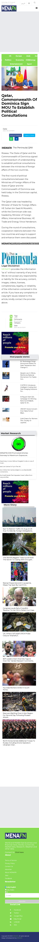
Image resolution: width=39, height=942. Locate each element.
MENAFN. (15, 936)
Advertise (8, 869)
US (7, 56)
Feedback (8, 878)
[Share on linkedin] (16, 139)
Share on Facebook (15, 135)
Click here (19, 852)
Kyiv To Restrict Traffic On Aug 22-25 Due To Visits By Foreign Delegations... (18, 530)
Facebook (17, 910)
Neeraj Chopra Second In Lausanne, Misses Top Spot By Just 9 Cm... (17, 584)
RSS (15, 925)
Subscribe (22, 901)
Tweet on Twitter (29, 135)
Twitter (16, 913)
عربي (23, 3)
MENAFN (7, 147)
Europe (18, 56)
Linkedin (17, 922)
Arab (28, 56)
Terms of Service (11, 860)
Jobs (6, 875)
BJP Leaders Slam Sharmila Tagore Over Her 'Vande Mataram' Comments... (18, 660)
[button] (29, 3)
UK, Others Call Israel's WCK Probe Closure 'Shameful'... (16, 635)
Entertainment (13, 64)
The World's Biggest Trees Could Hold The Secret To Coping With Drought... (18, 559)
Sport (28, 64)
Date (5, 129)
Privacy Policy (10, 863)
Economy (19, 60)
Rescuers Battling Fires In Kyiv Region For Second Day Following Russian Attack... (18, 715)
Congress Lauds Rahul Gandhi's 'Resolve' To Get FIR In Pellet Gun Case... (19, 609)
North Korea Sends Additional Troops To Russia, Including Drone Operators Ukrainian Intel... (19, 743)
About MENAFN (10, 872)
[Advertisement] (19, 31)
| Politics (7, 60)
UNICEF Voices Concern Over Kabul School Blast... (28, 411)
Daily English (11, 887)
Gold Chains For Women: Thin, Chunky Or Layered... (29, 420)
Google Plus (18, 916)
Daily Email (17, 919)
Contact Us (9, 866)
